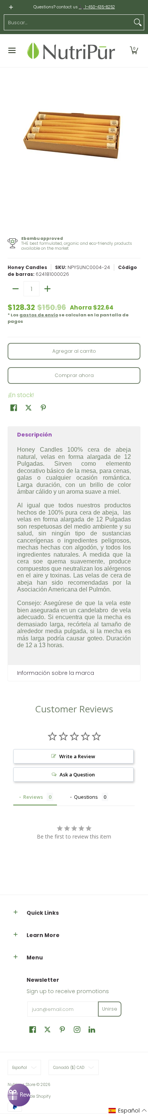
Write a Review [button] (77, 756)
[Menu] (12, 50)
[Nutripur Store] (71, 50)
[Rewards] (19, 1095)
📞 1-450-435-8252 (97, 7)
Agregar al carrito (74, 351)
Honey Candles (27, 267)
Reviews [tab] (33, 796)
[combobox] (68, 22)
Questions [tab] (86, 796)
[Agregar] (47, 288)
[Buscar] (138, 22)
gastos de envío (38, 315)
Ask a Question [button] (77, 774)
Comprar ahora (74, 375)
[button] (134, 50)
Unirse (109, 1009)
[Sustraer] (16, 288)
